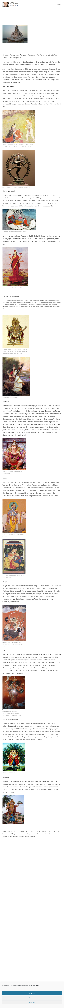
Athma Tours (19, 55)
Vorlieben (32, 1002)
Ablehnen (32, 998)
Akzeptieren (32, 993)
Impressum (32, 1006)
